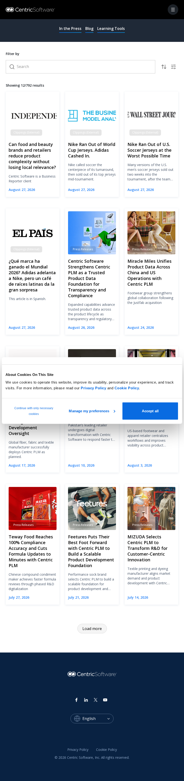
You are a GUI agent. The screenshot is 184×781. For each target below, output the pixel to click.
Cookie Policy (127, 388)
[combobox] (98, 718)
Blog (89, 28)
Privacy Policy (93, 388)
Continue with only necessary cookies (33, 410)
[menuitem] (77, 749)
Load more (92, 628)
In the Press (70, 28)
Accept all (150, 411)
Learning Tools (111, 28)
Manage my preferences (89, 411)
